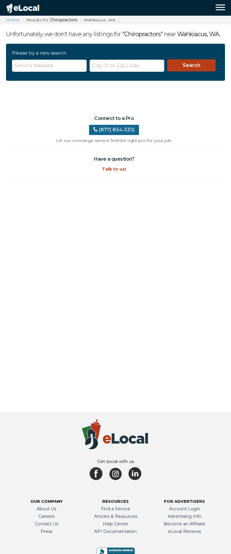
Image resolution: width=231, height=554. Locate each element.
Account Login (184, 509)
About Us (46, 509)
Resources (115, 501)
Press (46, 531)
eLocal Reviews (184, 531)
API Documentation (115, 531)
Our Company (46, 501)
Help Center (115, 524)
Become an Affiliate (184, 524)
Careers (46, 516)
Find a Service (115, 509)
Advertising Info (184, 516)
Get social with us (115, 461)
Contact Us (46, 524)
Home (13, 20)
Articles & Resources (115, 516)
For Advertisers (184, 501)
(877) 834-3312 (117, 130)
